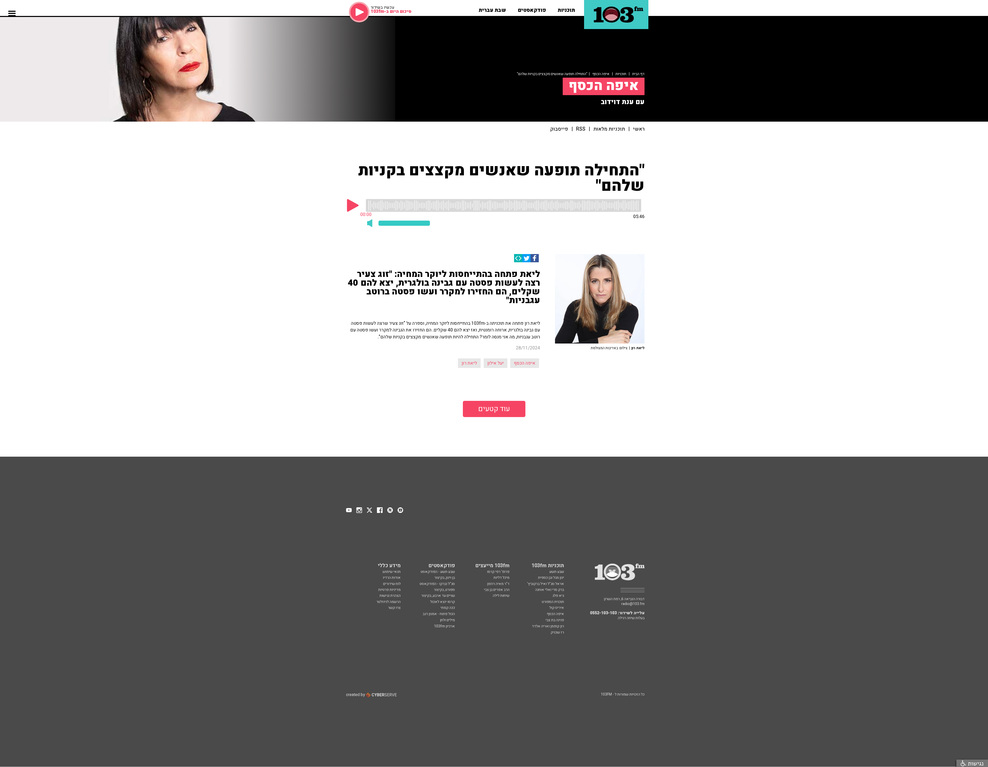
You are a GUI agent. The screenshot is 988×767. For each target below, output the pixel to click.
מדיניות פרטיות (389, 590)
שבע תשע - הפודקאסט (438, 572)
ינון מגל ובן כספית (551, 578)
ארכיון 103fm (444, 626)
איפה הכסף (601, 74)
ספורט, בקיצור (444, 590)
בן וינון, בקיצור (444, 578)
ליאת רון (469, 363)
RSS (580, 129)
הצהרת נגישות (390, 596)
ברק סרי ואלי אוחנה (549, 590)
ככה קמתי (447, 608)
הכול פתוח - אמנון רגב (439, 614)
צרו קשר (394, 608)
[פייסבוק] (535, 258)
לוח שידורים (392, 584)
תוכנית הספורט (553, 602)
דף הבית (638, 74)
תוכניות (620, 74)
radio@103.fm (633, 604)
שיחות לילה (501, 596)
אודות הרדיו (392, 578)
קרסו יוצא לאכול (442, 602)
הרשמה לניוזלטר (388, 602)
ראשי (639, 129)
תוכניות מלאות (609, 129)
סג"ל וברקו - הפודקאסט (437, 584)
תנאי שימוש (392, 572)
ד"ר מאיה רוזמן (498, 584)
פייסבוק (559, 129)
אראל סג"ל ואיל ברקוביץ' (545, 584)
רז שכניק (557, 632)
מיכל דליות (501, 578)
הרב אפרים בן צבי (496, 590)
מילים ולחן (447, 620)
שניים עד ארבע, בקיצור (438, 596)
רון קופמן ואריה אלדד (548, 626)
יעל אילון (495, 363)
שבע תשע (556, 572)
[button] (566, 8)
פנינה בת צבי (554, 620)
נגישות (975, 763)
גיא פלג (558, 596)
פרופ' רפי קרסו (498, 572)
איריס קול (556, 608)
